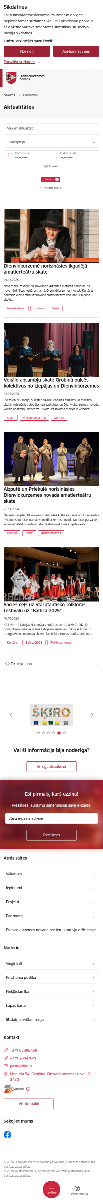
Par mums (14, 915)
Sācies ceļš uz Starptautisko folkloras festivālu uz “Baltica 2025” (45, 608)
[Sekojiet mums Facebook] (7, 1134)
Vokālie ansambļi (34, 418)
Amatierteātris (51, 533)
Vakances (14, 873)
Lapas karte (16, 1005)
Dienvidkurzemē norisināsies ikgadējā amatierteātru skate (45, 269)
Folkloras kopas (61, 642)
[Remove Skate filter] (57, 179)
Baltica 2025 (34, 642)
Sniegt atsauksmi (51, 766)
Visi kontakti (29, 1103)
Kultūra (39, 308)
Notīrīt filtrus (53, 188)
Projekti (12, 901)
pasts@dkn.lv (21, 1065)
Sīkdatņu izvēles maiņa (25, 1019)
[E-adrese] (14, 1089)
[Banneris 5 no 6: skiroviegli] (51, 714)
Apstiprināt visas (76, 51)
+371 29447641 (23, 1058)
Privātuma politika (21, 977)
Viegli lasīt (14, 963)
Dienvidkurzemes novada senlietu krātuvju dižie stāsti (51, 929)
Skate (56, 308)
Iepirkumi (14, 887)
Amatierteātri (16, 308)
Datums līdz (68, 153)
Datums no (22, 153)
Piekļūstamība (17, 991)
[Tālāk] (92, 714)
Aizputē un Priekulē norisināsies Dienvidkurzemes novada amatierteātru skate (47, 495)
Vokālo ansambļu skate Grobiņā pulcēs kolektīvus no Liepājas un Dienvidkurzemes (51, 383)
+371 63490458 (23, 1050)
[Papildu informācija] (28, 1089)
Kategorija (17, 142)
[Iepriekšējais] (11, 714)
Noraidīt (27, 51)
